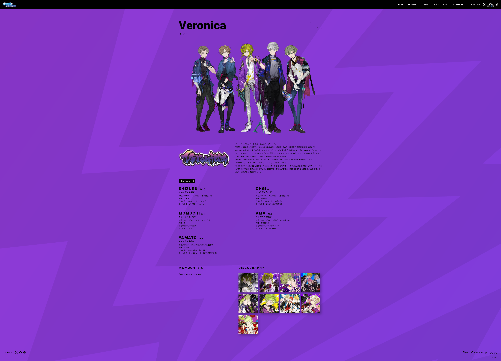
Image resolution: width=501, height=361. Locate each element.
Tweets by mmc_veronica (190, 274)
